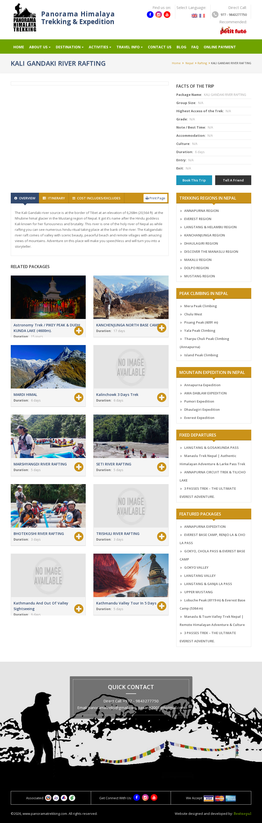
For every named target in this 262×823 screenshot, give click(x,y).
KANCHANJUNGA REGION (204, 235)
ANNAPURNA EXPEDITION (205, 526)
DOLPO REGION (196, 268)
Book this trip (194, 180)
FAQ (195, 46)
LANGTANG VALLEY (200, 575)
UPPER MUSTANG (198, 592)
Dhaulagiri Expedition (202, 409)
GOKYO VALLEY (196, 567)
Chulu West (193, 314)
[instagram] (158, 14)
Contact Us (159, 46)
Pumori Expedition (199, 401)
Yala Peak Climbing (199, 330)
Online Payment (220, 46)
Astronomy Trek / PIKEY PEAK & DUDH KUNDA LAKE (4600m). (47, 328)
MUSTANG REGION (199, 276)
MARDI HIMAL (25, 394)
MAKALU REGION (198, 259)
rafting (202, 63)
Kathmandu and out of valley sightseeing (41, 606)
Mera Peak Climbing (200, 306)
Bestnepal (242, 814)
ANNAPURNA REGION (201, 210)
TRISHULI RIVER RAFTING (117, 533)
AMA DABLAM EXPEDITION (205, 393)
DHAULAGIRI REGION (201, 243)
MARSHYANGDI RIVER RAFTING (40, 464)
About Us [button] (38, 46)
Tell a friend (233, 180)
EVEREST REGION (197, 218)
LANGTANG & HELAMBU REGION (210, 227)
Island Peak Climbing (201, 355)
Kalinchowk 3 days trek (117, 394)
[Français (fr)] (202, 14)
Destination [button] (68, 46)
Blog (181, 46)
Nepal (189, 63)
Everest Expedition (199, 417)
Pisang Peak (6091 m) (201, 322)
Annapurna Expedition (202, 385)
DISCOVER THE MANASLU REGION (211, 251)
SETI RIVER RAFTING (113, 464)
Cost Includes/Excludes (98, 198)
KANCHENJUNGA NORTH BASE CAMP (128, 325)
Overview (26, 198)
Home (18, 46)
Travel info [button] (128, 46)
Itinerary (56, 198)
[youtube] (167, 14)
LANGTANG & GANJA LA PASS (208, 583)
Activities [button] (98, 46)
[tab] (25, 198)
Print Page (157, 198)
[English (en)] (194, 14)
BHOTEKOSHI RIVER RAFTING (39, 533)
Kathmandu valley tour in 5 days (126, 603)
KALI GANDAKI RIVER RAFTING (231, 63)
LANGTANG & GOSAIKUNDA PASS (211, 447)
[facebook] (150, 14)
